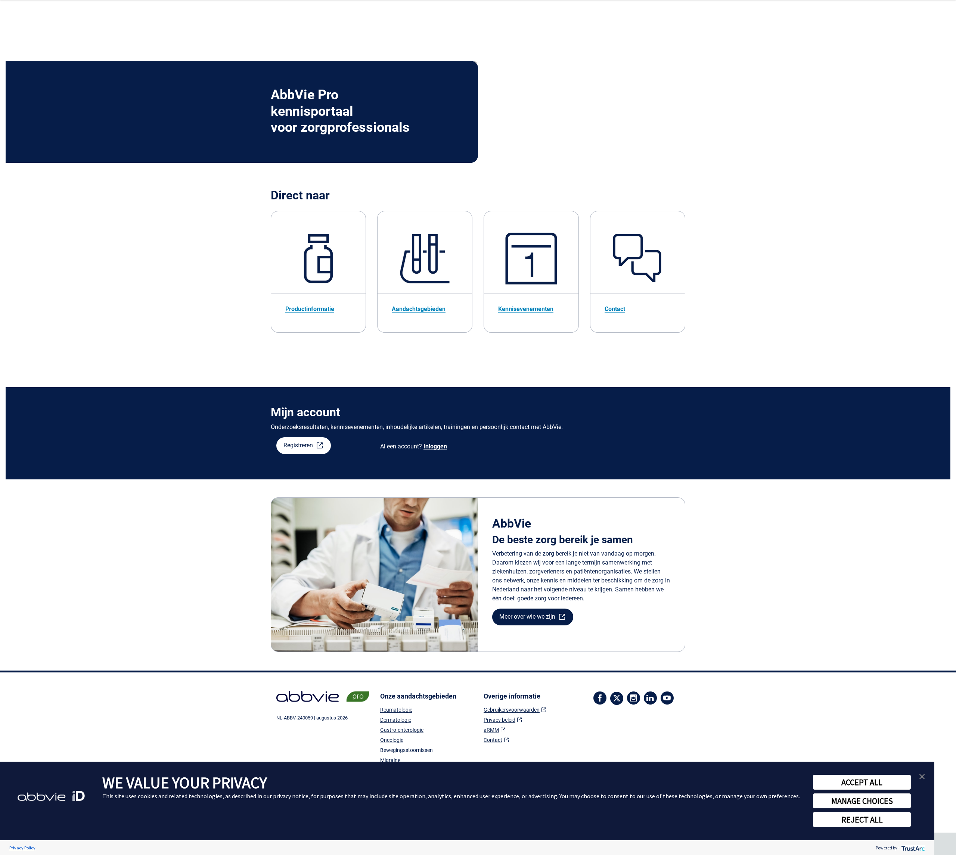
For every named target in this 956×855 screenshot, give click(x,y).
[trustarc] (912, 848)
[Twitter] (616, 700)
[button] (303, 445)
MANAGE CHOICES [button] (862, 801)
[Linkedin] (650, 697)
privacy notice (290, 796)
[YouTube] (667, 697)
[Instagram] (633, 697)
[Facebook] (599, 697)
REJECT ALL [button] (862, 819)
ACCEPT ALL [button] (861, 782)
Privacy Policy (22, 848)
